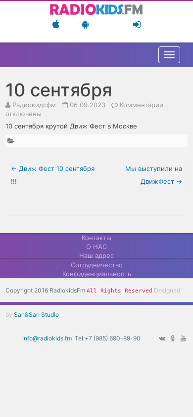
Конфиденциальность (96, 274)
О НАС (96, 246)
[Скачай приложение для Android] (85, 24)
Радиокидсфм (34, 105)
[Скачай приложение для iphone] (55, 24)
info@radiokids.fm (47, 338)
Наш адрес (96, 255)
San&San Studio (36, 314)
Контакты (96, 238)
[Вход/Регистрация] (137, 24)
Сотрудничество (97, 265)
